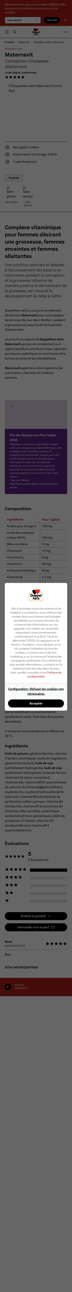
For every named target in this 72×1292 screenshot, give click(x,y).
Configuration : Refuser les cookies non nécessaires (36, 691)
